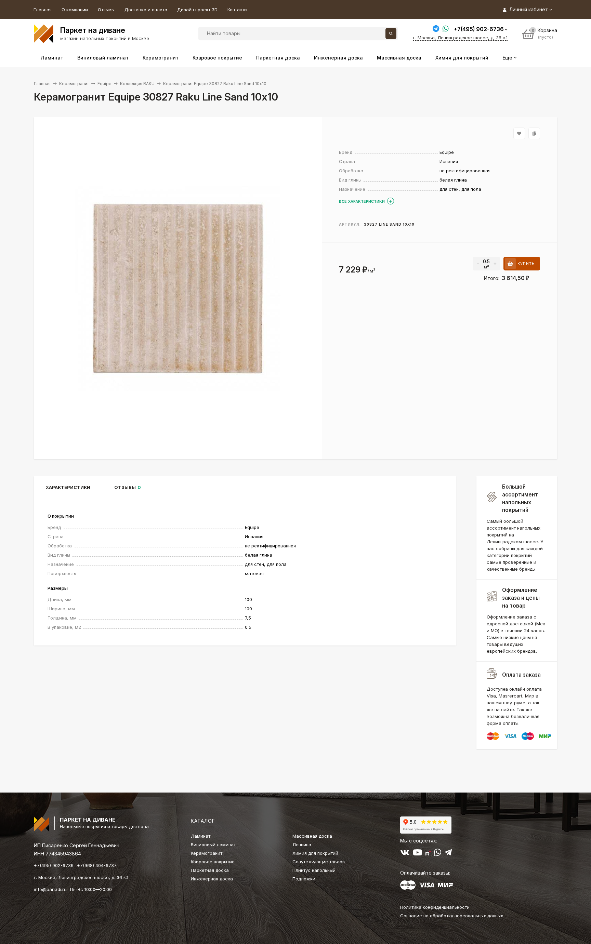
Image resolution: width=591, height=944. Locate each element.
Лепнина (301, 844)
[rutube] (428, 853)
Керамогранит (74, 83)
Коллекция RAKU (137, 83)
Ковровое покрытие (213, 861)
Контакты (237, 9)
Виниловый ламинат (213, 844)
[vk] (404, 853)
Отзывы (106, 9)
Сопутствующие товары (318, 861)
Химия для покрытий (315, 853)
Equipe (104, 83)
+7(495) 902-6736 (479, 29)
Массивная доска (312, 836)
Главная (43, 9)
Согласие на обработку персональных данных (451, 915)
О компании (75, 9)
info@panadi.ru (50, 889)
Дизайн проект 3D (197, 9)
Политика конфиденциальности (435, 907)
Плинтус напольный (314, 870)
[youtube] (417, 853)
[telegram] (448, 853)
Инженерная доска (212, 878)
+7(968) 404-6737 (97, 865)
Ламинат (200, 836)
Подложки (303, 878)
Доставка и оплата (145, 9)
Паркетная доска (210, 870)
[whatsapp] (437, 853)
